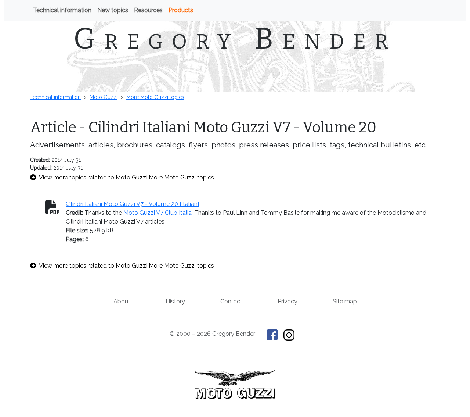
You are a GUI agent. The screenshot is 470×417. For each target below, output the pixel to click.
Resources (148, 10)
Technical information (62, 10)
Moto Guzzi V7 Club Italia (157, 212)
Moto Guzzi (104, 97)
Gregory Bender (235, 38)
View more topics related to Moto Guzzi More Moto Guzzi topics (126, 177)
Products (181, 10)
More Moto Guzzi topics (155, 97)
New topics (112, 10)
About (121, 301)
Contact (231, 301)
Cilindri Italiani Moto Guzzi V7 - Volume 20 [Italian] (132, 203)
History (175, 301)
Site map (345, 301)
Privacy (287, 301)
